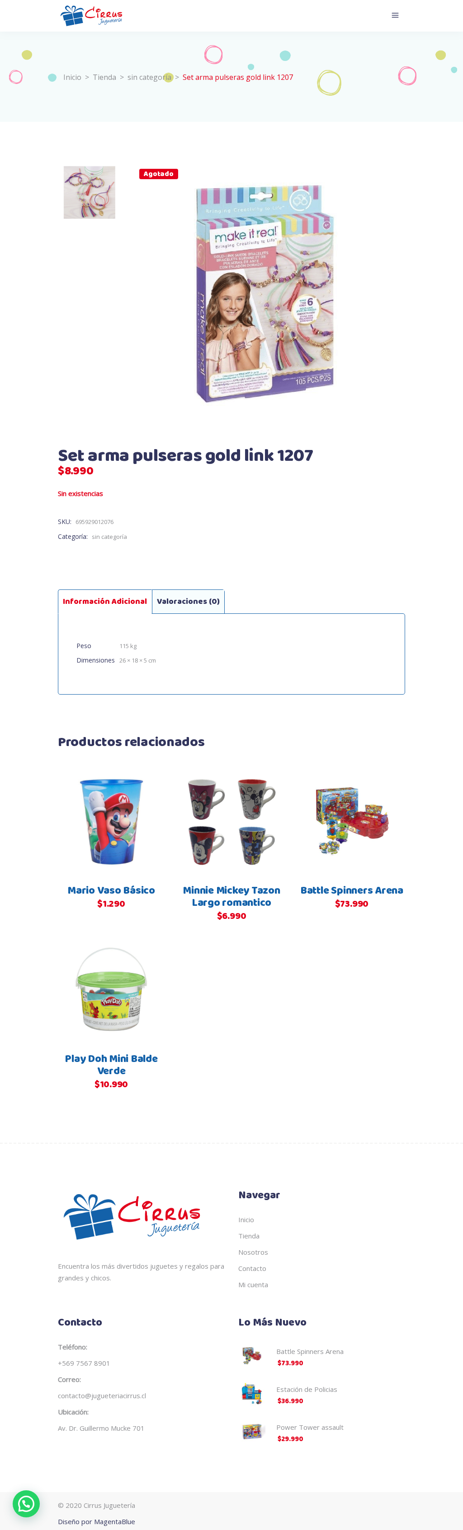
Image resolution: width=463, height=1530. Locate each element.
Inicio (72, 77)
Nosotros (253, 1251)
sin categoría (149, 77)
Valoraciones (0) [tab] (188, 601)
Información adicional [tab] (105, 601)
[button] (26, 1503)
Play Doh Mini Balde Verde (111, 1065)
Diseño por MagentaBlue (96, 1521)
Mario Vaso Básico (111, 890)
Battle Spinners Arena (351, 890)
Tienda (104, 77)
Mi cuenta (253, 1284)
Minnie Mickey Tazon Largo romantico (231, 897)
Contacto (252, 1268)
